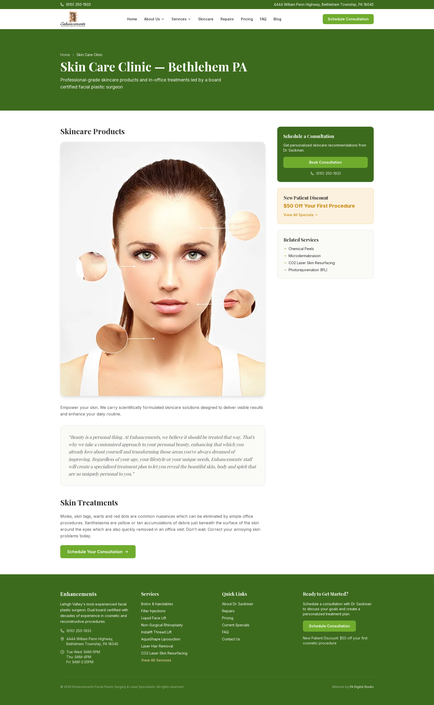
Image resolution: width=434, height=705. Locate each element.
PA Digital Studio (362, 687)
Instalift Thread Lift (156, 632)
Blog (277, 19)
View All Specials (299, 215)
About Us (152, 19)
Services (179, 19)
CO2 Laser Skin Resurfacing (312, 263)
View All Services (156, 660)
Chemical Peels (301, 249)
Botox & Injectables (157, 604)
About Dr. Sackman (237, 604)
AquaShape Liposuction (160, 639)
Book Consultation (325, 162)
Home (132, 19)
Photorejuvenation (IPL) (308, 270)
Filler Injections (153, 611)
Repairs (227, 19)
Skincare (205, 19)
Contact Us (231, 639)
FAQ (263, 19)
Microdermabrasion (305, 256)
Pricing (247, 19)
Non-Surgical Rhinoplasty (162, 625)
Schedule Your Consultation (95, 551)
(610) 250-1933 (328, 173)
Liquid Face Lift (153, 618)
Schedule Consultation (348, 19)
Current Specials (235, 625)
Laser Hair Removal (157, 646)
